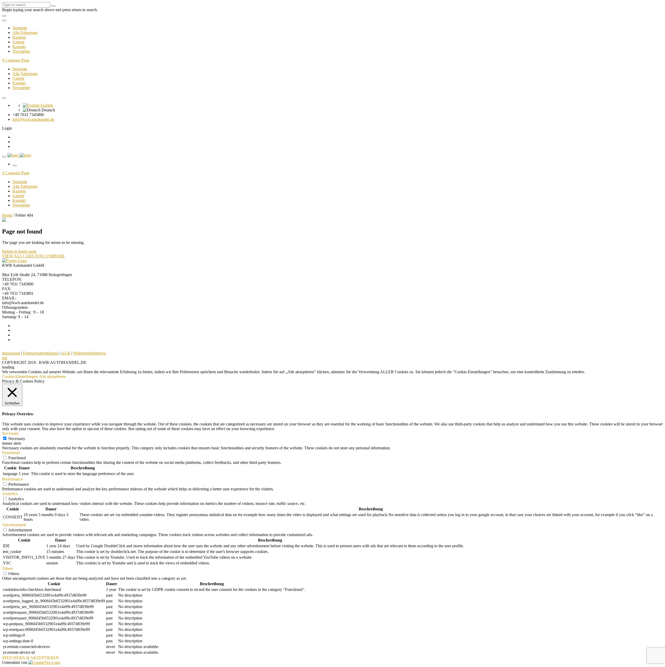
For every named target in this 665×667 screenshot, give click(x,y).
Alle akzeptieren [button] (52, 376)
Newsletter (21, 51)
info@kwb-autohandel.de (33, 119)
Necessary (16, 438)
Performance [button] (12, 479)
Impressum (11, 353)
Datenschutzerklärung (41, 353)
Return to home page (19, 251)
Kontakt (19, 46)
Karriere (19, 37)
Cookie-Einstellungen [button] (20, 376)
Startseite (19, 28)
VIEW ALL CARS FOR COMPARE (33, 256)
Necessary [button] (10, 433)
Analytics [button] (10, 493)
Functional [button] (10, 452)
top (4, 358)
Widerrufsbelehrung (89, 353)
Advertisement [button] (14, 525)
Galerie (18, 42)
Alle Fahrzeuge (25, 32)
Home (7, 215)
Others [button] (7, 568)
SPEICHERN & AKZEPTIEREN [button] (30, 658)
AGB (65, 353)
